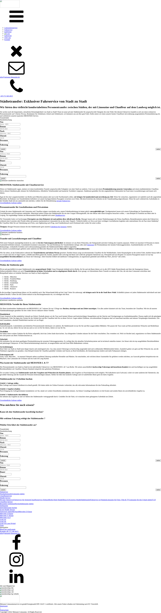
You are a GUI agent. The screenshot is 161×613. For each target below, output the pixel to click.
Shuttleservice (60, 215)
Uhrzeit (3, 136)
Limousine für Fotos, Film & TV (117, 500)
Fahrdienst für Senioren (58, 227)
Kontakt (7, 40)
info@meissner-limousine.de (10, 77)
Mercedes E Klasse (25, 512)
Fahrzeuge (8, 36)
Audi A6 (3, 519)
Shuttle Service (5, 498)
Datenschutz (4, 610)
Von (1, 122)
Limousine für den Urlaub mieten (140, 500)
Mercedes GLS (5, 517)
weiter (158, 149)
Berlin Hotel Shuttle (56, 500)
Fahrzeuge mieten (6, 512)
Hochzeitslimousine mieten (24, 504)
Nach (2, 131)
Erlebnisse (8, 32)
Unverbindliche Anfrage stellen (11, 203)
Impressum (4, 606)
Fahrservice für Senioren (22, 500)
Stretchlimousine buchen (8, 508)
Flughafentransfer (6, 494)
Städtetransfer (85, 500)
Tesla (2, 525)
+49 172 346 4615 (6, 96)
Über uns (7, 38)
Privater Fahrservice (7, 500)
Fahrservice (8, 30)
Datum (3, 126)
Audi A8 (3, 521)
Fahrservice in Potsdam (98, 500)
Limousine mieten (18, 494)
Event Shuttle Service (7, 510)
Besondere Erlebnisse (7, 504)
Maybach (15, 512)
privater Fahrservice (63, 201)
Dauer (2, 161)
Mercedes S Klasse (6, 514)
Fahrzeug (4, 145)
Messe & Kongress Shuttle (72, 500)
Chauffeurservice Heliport (40, 500)
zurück (3, 149)
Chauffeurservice (6, 496)
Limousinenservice (10, 28)
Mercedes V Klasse (6, 515)
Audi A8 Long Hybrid (8, 523)
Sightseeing (4, 506)
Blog (1, 529)
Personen (4, 140)
